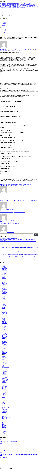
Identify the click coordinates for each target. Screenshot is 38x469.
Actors (3, 359)
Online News (4, 416)
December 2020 (4, 323)
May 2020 (3, 329)
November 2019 (4, 334)
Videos (3, 432)
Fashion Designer (4, 387)
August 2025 (4, 273)
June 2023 (3, 296)
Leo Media (3, 404)
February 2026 (4, 268)
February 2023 (4, 300)
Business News (4, 372)
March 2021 (4, 320)
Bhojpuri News (4, 369)
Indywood (1, 34)
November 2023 (4, 292)
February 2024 (4, 289)
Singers (13, 50)
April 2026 (3, 266)
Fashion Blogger (4, 386)
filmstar (14, 48)
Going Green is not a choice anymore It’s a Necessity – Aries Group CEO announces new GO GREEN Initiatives (19, 200)
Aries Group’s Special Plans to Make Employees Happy (9, 223)
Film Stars (4, 48)
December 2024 (4, 280)
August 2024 (4, 284)
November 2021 (4, 313)
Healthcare (3, 393)
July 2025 (3, 274)
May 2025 (3, 276)
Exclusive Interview (5, 383)
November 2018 (4, 345)
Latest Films (4, 402)
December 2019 (4, 333)
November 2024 (4, 281)
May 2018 (3, 350)
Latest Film (3, 401)
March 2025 (4, 278)
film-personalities (9, 48)
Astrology (3, 364)
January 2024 (4, 290)
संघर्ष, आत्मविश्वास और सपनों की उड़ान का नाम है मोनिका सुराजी (9, 238)
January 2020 (4, 332)
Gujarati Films (4, 392)
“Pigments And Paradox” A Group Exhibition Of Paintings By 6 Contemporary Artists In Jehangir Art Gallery (17, 243)
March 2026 (4, 267)
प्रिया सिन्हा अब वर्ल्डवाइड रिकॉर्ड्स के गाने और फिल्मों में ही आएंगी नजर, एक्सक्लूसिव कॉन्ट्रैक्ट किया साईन (23, 254)
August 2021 (4, 316)
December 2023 (4, 291)
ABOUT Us (4, 22)
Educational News (5, 379)
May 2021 (3, 318)
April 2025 (3, 277)
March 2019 (4, 341)
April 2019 (3, 340)
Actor (3, 358)
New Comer (4, 412)
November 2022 (4, 302)
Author (3, 365)
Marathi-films (15, 49)
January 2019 (4, 343)
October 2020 (4, 324)
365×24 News (4, 357)
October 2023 (4, 293)
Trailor (16, 50)
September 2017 (4, 352)
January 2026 (4, 269)
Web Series (3, 435)
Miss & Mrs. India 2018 (5, 407)
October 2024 (4, 282)
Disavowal (3, 24)
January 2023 (4, 301)
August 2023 (4, 294)
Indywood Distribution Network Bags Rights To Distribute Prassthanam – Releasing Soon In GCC (15, 184)
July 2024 (3, 285)
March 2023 (4, 299)
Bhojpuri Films (4, 368)
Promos (10, 50)
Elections (3, 381)
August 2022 (4, 305)
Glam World (4, 391)
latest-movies (7, 49)
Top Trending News (5, 428)
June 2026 (3, 264)
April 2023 (3, 298)
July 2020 (3, 327)
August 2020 (4, 326)
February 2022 (4, 310)
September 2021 (4, 315)
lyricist (11, 49)
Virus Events (4, 433)
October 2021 (4, 314)
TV (2, 430)
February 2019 (4, 342)
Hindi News (25, 48)
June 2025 (3, 275)
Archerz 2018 (4, 361)
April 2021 (3, 319)
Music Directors (4, 409)
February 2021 (4, 321)
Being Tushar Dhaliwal (5, 367)
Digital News (4, 378)
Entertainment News (5, 23)
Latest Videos (2, 49)
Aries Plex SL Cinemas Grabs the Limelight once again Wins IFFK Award (12, 212)
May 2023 (3, 297)
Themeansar (16, 465)
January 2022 (4, 311)
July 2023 (3, 295)
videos (19, 50)
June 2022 (3, 307)
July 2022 (3, 306)
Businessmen (4, 373)
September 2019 (4, 336)
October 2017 (4, 351)
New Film (3, 413)
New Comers (31, 49)
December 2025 (4, 270)
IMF (2, 396)
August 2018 (4, 347)
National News (4, 411)
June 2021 (3, 317)
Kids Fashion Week (5, 400)
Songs (3, 424)
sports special (4, 427)
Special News (4, 426)
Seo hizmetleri (4, 254)
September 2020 (4, 325)
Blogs (3, 370)
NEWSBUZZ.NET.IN (3, 14)
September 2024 (4, 283)
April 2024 (3, 287)
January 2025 (4, 279)
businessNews (4, 374)
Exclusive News (4, 384)
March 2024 (4, 288)
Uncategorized (4, 431)
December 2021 (4, 312)
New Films (35, 49)
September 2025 (4, 272)
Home (3, 21)
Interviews (3, 398)
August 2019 (4, 337)
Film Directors (4, 389)
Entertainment (4, 382)
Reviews (3, 421)
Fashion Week (4, 388)
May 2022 (3, 308)
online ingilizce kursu (5, 247)
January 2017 (4, 353)
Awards (3, 366)
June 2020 (3, 328)
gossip (17, 48)
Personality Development (6, 417)
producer (6, 50)
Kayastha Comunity (5, 399)
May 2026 (3, 265)
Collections (3, 376)
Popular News (4, 419)
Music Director (25, 49)
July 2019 (3, 338)
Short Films (4, 422)
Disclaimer (3, 25)
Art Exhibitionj (4, 363)
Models (3, 408)
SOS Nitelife (4, 425)
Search (36, 234)
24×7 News (4, 356)
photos (1, 50)
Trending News (4, 429)
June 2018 (3, 349)
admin (8, 209)
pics (4, 50)
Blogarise (11, 465)
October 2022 (4, 303)
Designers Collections (5, 377)
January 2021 (4, 322)
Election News (4, 380)
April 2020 (3, 330)
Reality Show (4, 420)
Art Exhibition (4, 362)
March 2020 (4, 331)
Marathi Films (4, 406)
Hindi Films (20, 48)
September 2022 (4, 304)
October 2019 (4, 335)
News (3, 415)
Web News (3, 434)
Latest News (34, 48)
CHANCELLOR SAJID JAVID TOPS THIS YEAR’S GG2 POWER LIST (12, 185)
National (3, 410)
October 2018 (4, 346)
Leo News (3, 405)
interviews (29, 48)
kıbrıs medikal (4, 256)
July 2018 (3, 348)
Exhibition (3, 385)
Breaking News (4, 371)
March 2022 (4, 309)
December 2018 (4, 344)
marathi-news (20, 49)
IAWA (3, 395)
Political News (4, 418)
